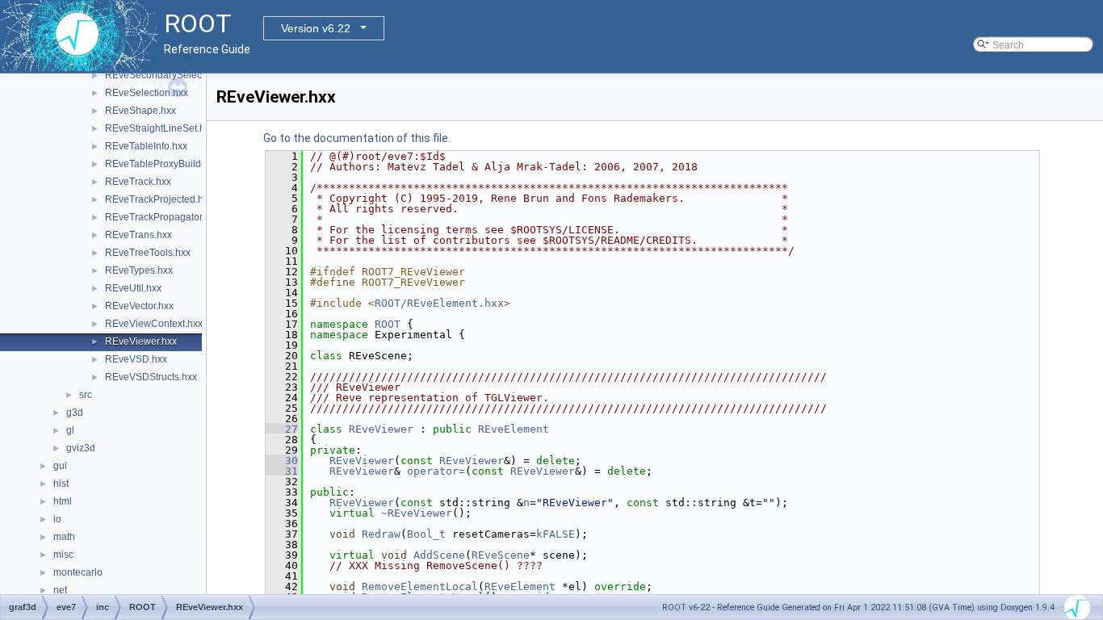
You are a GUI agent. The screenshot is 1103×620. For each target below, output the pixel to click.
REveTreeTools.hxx (148, 252)
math (64, 536)
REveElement (513, 429)
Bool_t (426, 534)
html (62, 501)
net (60, 590)
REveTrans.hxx (138, 235)
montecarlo (78, 572)
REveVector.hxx (139, 306)
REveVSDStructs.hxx (151, 377)
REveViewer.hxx (141, 341)
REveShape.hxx (140, 110)
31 (282, 471)
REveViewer (381, 429)
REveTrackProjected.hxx (159, 199)
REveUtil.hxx (133, 288)
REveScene (501, 555)
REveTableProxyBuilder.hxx (166, 164)
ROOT (388, 324)
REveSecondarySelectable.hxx (173, 75)
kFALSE (555, 534)
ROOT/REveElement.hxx (439, 303)
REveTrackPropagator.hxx (162, 217)
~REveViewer (416, 513)
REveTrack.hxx (138, 181)
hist (61, 483)
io (57, 519)
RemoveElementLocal (420, 586)
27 (282, 429)
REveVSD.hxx (136, 359)
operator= (436, 471)
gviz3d (80, 448)
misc (63, 554)
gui (60, 465)
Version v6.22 (315, 28)
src (85, 394)
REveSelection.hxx (146, 92)
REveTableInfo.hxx (146, 146)
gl (70, 430)
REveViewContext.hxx (154, 323)
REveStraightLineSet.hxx (160, 128)
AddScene (439, 555)
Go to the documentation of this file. (357, 138)
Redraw (381, 534)
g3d (74, 412)
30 (282, 461)
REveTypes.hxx (139, 270)
